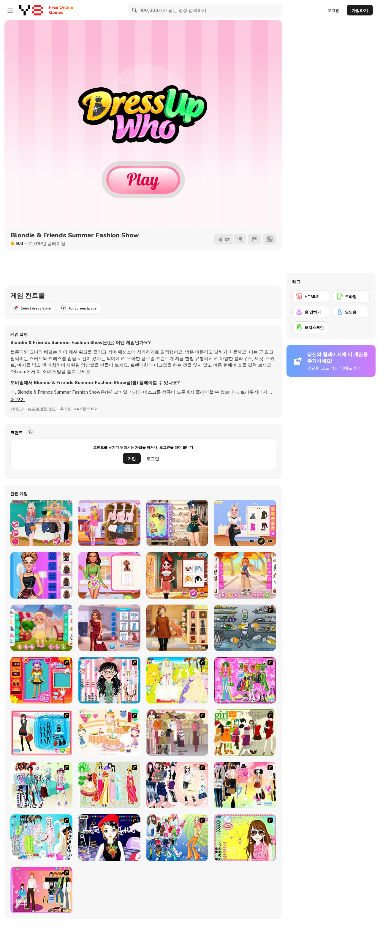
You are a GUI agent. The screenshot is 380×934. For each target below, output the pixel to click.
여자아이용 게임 (42, 408)
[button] (17, 399)
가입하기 (360, 10)
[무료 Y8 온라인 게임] (31, 10)
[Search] (134, 10)
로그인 (333, 10)
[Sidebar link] (10, 10)
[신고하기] (254, 239)
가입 (132, 458)
